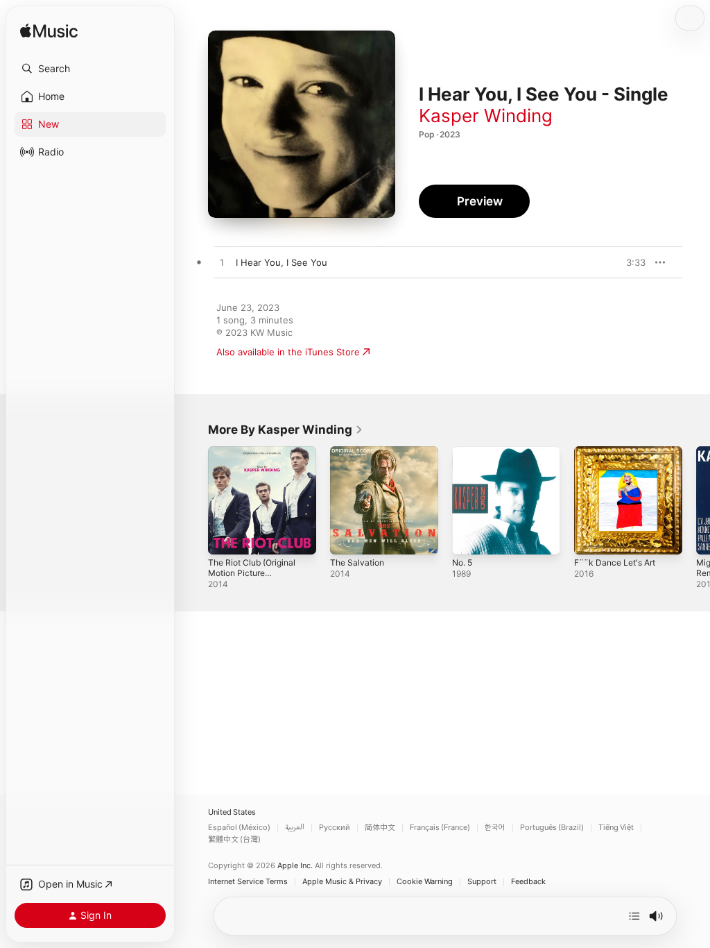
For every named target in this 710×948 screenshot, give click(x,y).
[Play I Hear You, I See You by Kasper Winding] (222, 263)
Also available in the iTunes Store (288, 351)
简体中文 (380, 827)
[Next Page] (696, 500)
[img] (49, 32)
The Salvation (357, 562)
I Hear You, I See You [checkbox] (281, 262)
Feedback (528, 882)
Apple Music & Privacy (342, 882)
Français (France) (440, 827)
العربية (294, 827)
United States (232, 812)
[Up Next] (634, 916)
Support (481, 882)
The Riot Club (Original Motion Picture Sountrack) (251, 573)
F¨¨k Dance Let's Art (614, 562)
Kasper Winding (486, 115)
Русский (334, 827)
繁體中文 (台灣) (234, 839)
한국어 (495, 827)
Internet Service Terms (248, 882)
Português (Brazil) (552, 827)
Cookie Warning (425, 882)
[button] (90, 69)
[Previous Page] (194, 500)
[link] (285, 429)
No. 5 (462, 562)
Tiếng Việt (616, 827)
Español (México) (239, 827)
